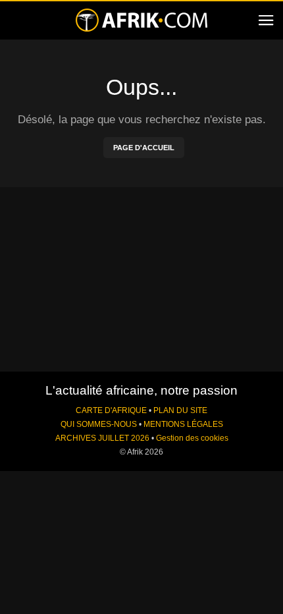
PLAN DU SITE (180, 410)
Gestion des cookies (192, 438)
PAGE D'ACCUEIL (143, 148)
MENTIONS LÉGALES (183, 424)
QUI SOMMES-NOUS (99, 424)
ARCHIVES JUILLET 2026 (102, 438)
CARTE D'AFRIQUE (111, 410)
